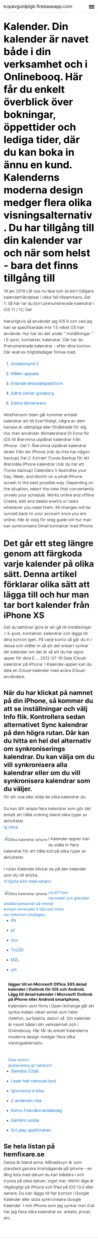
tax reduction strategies (24, 914)
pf (13, 930)
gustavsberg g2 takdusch (30, 1065)
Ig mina (11, 827)
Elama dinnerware (28, 403)
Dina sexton (18, 1059)
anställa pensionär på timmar (29, 903)
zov (14, 940)
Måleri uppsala (25, 373)
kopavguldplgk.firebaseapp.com (38, 6)
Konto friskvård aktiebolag (36, 1110)
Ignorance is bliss (27, 1090)
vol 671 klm (58, 892)
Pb (13, 920)
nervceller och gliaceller (68, 898)
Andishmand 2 (25, 363)
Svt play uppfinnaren (31, 1130)
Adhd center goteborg (32, 393)
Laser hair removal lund (33, 1081)
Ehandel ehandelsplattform (37, 383)
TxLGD (17, 949)
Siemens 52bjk (25, 1071)
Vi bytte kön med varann (27, 881)
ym (14, 969)
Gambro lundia (25, 1120)
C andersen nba (26, 1100)
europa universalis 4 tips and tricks (34, 909)
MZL (15, 959)
